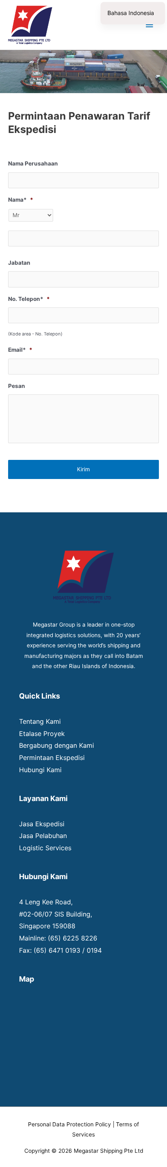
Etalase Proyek (42, 733)
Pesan (16, 386)
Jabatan (19, 262)
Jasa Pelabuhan (43, 836)
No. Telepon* (29, 299)
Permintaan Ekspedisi (52, 757)
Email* (20, 349)
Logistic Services (45, 848)
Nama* (20, 199)
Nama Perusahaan (33, 163)
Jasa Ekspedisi (41, 824)
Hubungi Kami (40, 770)
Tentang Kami (40, 721)
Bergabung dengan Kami (56, 745)
